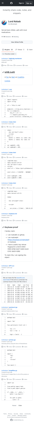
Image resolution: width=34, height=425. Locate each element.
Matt (13, 77)
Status (21, 413)
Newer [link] (14, 405)
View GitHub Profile (17, 42)
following (15, 36)
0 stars (26, 65)
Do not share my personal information (17, 417)
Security (16, 413)
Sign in (21, 3)
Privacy (10, 413)
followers (7, 36)
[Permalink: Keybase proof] (3, 227)
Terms (5, 413)
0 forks (11, 65)
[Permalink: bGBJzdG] (3, 72)
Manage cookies (22, 415)
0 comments (18, 65)
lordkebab (5, 58)
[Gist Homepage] (11, 3)
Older (20, 405)
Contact (14, 415)
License (7, 81)
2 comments (17, 379)
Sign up (29, 3)
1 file (4, 96)
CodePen (21, 77)
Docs (9, 415)
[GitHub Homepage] (11, 420)
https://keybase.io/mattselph (18, 240)
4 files (5, 65)
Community (28, 413)
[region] (17, 76)
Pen (7, 77)
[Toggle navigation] (3, 3)
